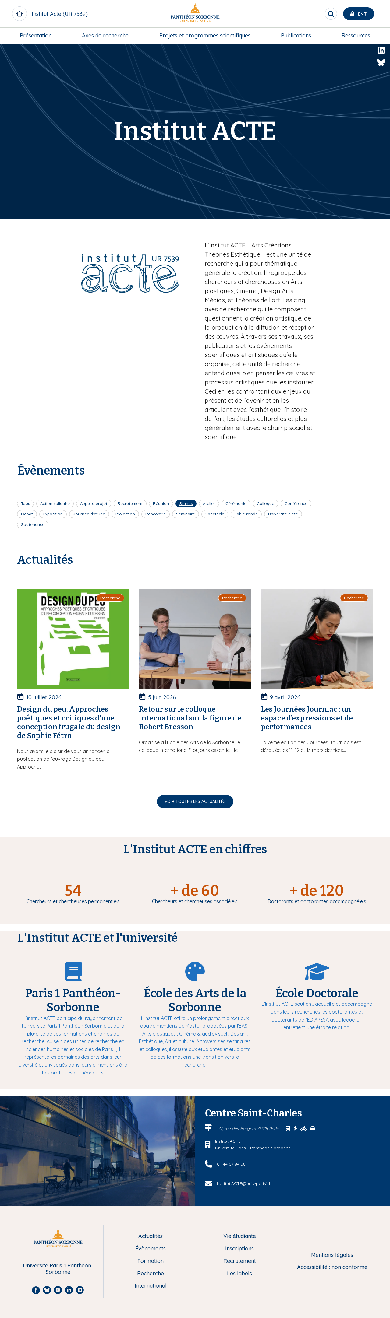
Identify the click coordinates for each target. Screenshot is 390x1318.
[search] (331, 14)
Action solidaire (55, 503)
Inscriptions (239, 1249)
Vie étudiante (239, 1236)
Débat (27, 513)
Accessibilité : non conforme (332, 1267)
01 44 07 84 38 (231, 1164)
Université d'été (283, 513)
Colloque (265, 503)
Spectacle (214, 513)
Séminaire (185, 513)
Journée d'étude (89, 513)
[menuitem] (35, 35)
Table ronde (246, 513)
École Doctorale (316, 993)
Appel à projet (93, 503)
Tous (25, 503)
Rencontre (155, 513)
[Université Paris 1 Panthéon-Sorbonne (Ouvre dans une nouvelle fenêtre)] (195, 14)
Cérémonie (235, 503)
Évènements (150, 1249)
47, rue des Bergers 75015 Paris (249, 1128)
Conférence (296, 503)
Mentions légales (332, 1255)
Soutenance (32, 524)
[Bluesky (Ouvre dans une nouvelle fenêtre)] (381, 63)
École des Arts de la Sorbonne (195, 1000)
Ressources (356, 35)
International (151, 1286)
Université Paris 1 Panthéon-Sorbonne (58, 1269)
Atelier (209, 503)
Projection (125, 513)
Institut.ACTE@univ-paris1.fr (244, 1183)
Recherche (150, 1274)
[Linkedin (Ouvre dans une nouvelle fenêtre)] (381, 50)
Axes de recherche (105, 35)
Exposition (53, 513)
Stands (186, 503)
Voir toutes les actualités (195, 801)
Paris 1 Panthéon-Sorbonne (73, 1000)
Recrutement (130, 503)
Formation (150, 1261)
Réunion (161, 503)
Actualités (150, 1236)
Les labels (239, 1274)
